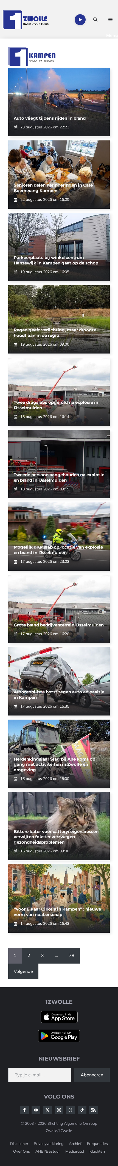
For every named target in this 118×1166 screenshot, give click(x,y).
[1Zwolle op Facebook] (24, 1110)
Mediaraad (74, 1151)
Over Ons (21, 1151)
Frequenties (97, 1143)
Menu (112, 35)
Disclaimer (19, 1143)
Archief (75, 1143)
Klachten (97, 1151)
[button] (95, 19)
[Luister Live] (80, 19)
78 (71, 955)
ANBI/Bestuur (47, 1151)
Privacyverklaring (48, 1143)
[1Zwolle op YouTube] (82, 1110)
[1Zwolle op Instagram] (59, 1110)
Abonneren (92, 1074)
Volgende (23, 971)
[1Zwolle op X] (47, 1110)
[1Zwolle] (26, 19)
